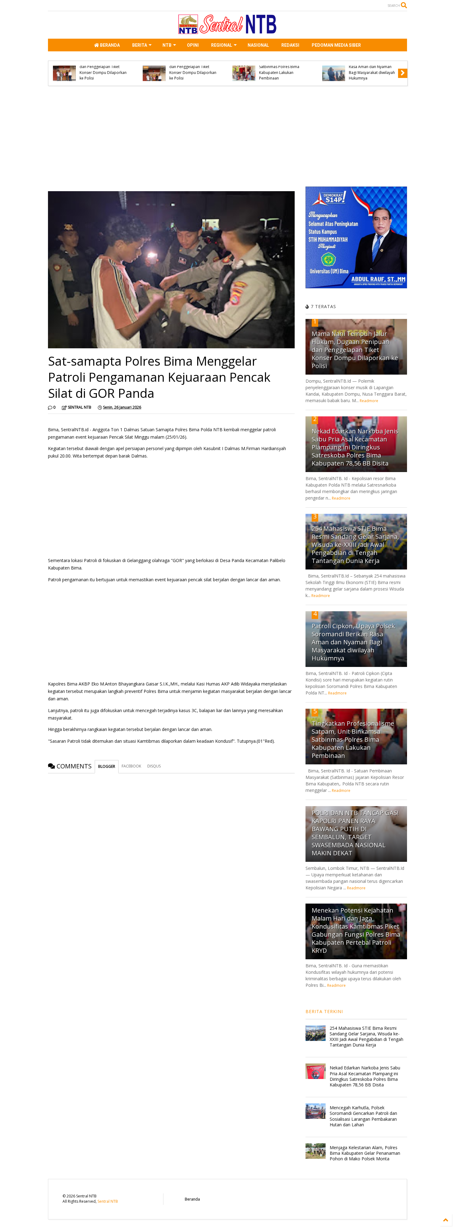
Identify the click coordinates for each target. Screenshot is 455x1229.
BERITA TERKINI (324, 1011)
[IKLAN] (356, 287)
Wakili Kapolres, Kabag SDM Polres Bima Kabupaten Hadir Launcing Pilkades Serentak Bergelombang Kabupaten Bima (333, 67)
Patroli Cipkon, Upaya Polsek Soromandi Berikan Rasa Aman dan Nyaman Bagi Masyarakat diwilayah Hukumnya (63, 67)
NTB (166, 45)
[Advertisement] (171, 138)
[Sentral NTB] (227, 31)
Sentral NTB (108, 1201)
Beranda (192, 1199)
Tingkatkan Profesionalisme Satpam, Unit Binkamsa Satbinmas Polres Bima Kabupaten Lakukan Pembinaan (353, 739)
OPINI (193, 45)
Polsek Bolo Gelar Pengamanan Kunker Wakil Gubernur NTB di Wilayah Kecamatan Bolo (242, 69)
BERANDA (109, 45)
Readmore (369, 400)
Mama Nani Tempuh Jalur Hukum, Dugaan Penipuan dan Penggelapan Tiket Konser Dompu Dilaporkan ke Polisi (355, 349)
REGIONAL (221, 45)
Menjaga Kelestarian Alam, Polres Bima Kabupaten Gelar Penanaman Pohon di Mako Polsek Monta (365, 1153)
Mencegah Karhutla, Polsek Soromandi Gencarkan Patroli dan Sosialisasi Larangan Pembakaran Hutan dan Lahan (363, 1116)
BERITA (139, 45)
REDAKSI (290, 45)
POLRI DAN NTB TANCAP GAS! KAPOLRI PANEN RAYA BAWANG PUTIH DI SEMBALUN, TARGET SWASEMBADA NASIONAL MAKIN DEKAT (355, 833)
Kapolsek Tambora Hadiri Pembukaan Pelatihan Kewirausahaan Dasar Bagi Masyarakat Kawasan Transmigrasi (152, 67)
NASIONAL (258, 45)
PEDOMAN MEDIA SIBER (336, 45)
